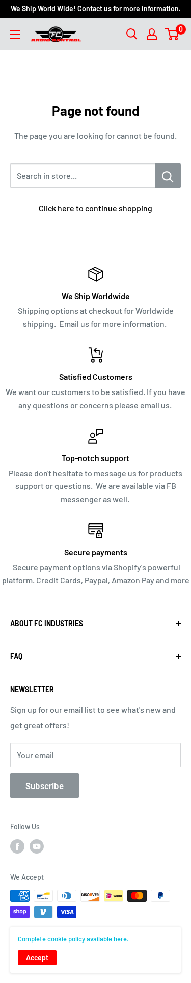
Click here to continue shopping (95, 208)
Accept (37, 957)
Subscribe (44, 785)
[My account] (152, 34)
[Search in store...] (168, 175)
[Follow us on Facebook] (17, 846)
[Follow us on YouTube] (37, 846)
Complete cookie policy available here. (73, 939)
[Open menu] (15, 34)
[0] (172, 34)
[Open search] (132, 34)
